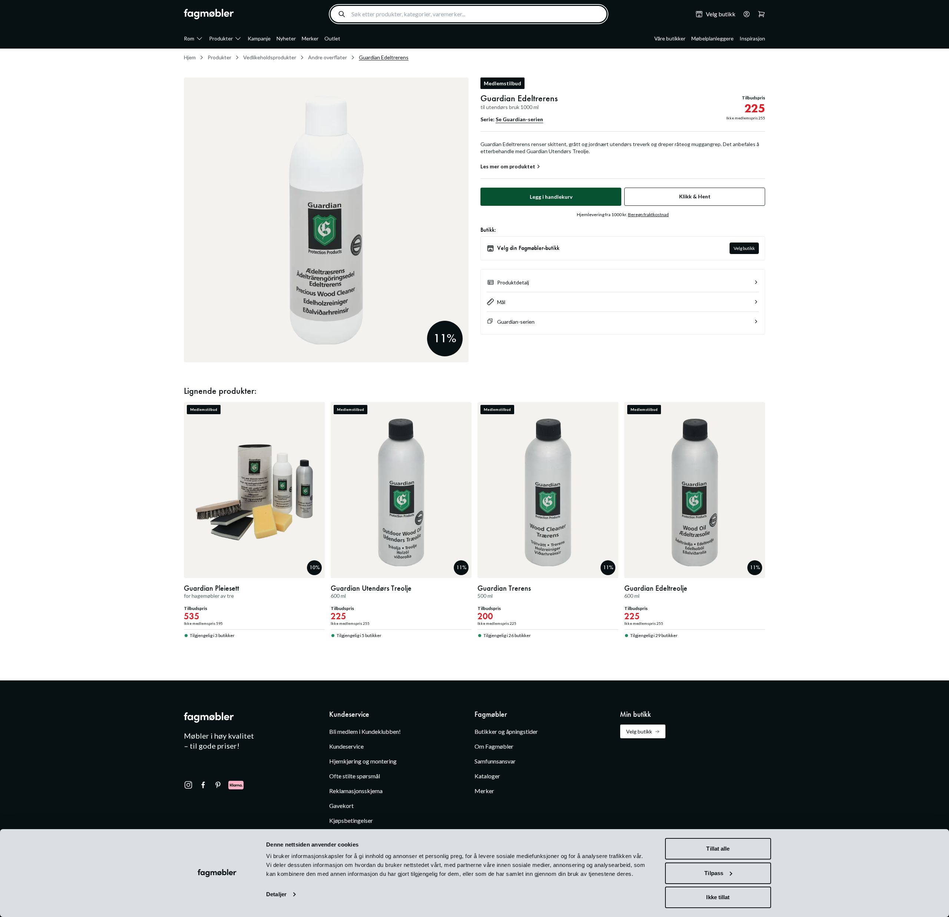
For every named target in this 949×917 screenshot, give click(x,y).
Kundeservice (346, 746)
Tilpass (713, 873)
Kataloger (487, 775)
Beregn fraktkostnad (648, 214)
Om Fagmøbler (493, 746)
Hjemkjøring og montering (363, 761)
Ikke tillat (718, 897)
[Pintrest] (218, 785)
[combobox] (468, 14)
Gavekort (341, 805)
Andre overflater (327, 57)
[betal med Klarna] (236, 785)
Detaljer (276, 894)
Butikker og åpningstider (506, 731)
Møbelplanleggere (712, 38)
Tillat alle (718, 848)
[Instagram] (188, 785)
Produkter (221, 38)
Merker (310, 38)
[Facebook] (203, 785)
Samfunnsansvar (495, 761)
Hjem (190, 57)
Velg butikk (744, 248)
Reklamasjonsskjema (356, 790)
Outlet (332, 38)
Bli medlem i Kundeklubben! (365, 731)
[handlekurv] (744, 14)
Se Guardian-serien (519, 119)
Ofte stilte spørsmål (354, 775)
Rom (189, 38)
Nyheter (286, 38)
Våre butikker (669, 38)
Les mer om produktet (507, 166)
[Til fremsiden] (209, 14)
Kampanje (259, 38)
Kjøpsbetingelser (351, 820)
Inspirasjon (752, 38)
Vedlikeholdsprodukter (269, 57)
